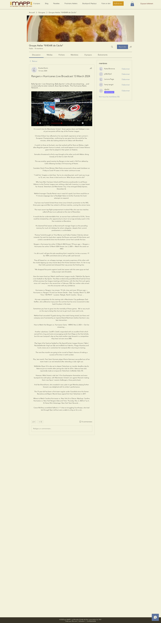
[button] (132, 4)
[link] (36, 55)
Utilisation (81, 621)
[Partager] (91, 68)
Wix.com (74, 621)
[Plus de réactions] (40, 421)
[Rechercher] (112, 47)
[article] (62, 250)
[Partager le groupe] (130, 46)
